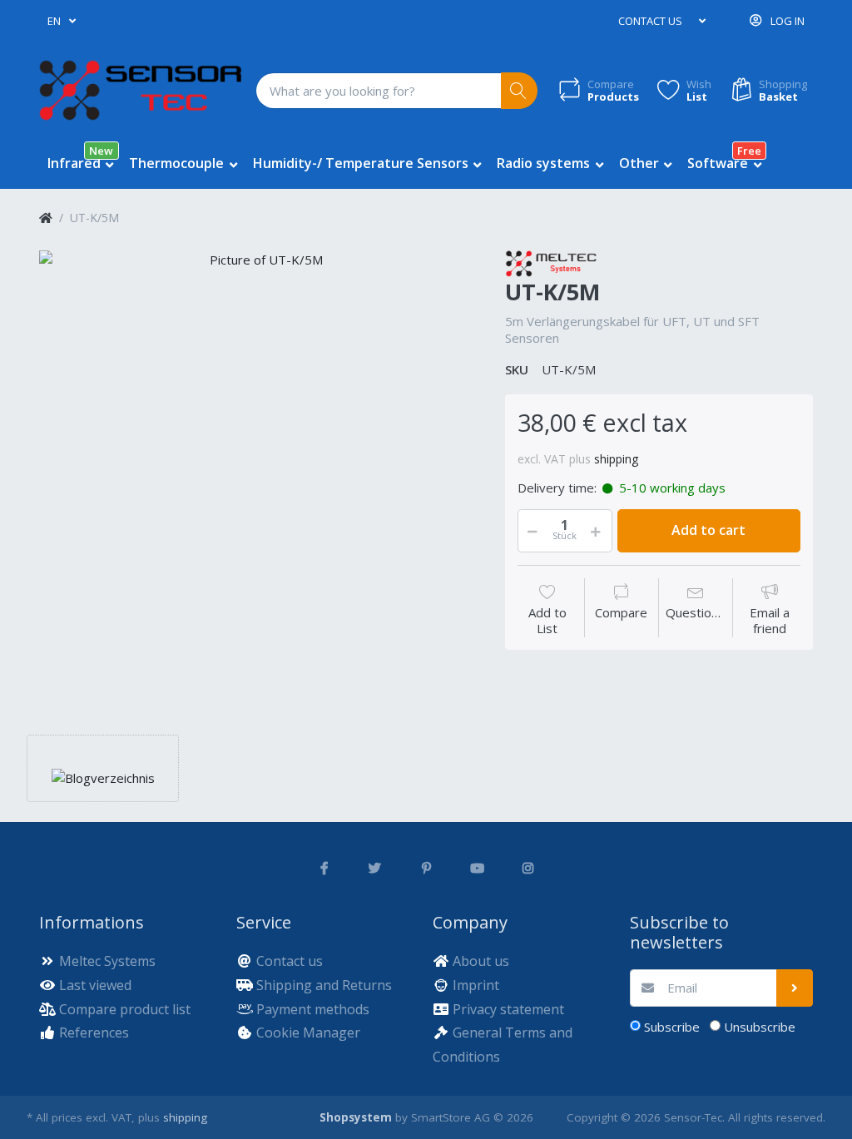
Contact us (650, 20)
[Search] (519, 91)
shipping (616, 459)
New (101, 150)
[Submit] (795, 988)
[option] (259, 470)
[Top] (45, 217)
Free (749, 150)
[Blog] (103, 776)
